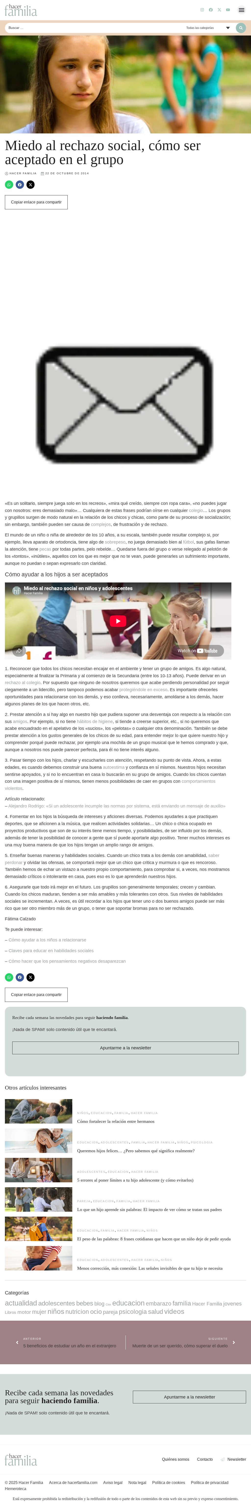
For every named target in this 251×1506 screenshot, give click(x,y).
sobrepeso (115, 542)
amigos (20, 721)
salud (155, 1311)
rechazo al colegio (22, 682)
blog (99, 1304)
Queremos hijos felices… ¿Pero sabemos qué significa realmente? (136, 1150)
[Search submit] (241, 28)
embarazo (158, 1303)
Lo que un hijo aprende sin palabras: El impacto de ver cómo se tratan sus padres (149, 1209)
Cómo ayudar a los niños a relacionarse (47, 939)
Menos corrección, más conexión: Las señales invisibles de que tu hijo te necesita (150, 1268)
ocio (96, 1311)
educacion (101, 1113)
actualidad (21, 1303)
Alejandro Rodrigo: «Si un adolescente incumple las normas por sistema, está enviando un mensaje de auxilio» (117, 806)
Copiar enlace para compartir (36, 202)
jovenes (232, 1304)
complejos (101, 524)
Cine (108, 1304)
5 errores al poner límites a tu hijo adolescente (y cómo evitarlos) (135, 1180)
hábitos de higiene (95, 721)
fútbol (188, 542)
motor (24, 1312)
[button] (241, 10)
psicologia (202, 1142)
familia (121, 1113)
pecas (45, 549)
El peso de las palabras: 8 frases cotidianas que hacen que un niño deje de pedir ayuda (154, 1238)
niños (82, 1113)
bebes (84, 1303)
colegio (196, 510)
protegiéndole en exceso (143, 689)
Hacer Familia (144, 1113)
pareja (83, 1201)
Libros (10, 1312)
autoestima (114, 767)
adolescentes (115, 1142)
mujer (39, 1312)
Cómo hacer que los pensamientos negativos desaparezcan (67, 961)
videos (174, 1311)
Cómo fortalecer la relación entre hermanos (115, 1121)
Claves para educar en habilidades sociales (51, 950)
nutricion (77, 1311)
